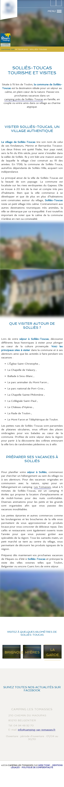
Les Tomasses (42, 487)
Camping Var (8, 49)
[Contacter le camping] (53, 3)
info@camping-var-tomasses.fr (36, 729)
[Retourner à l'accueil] (8, 7)
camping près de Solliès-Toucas (23, 99)
